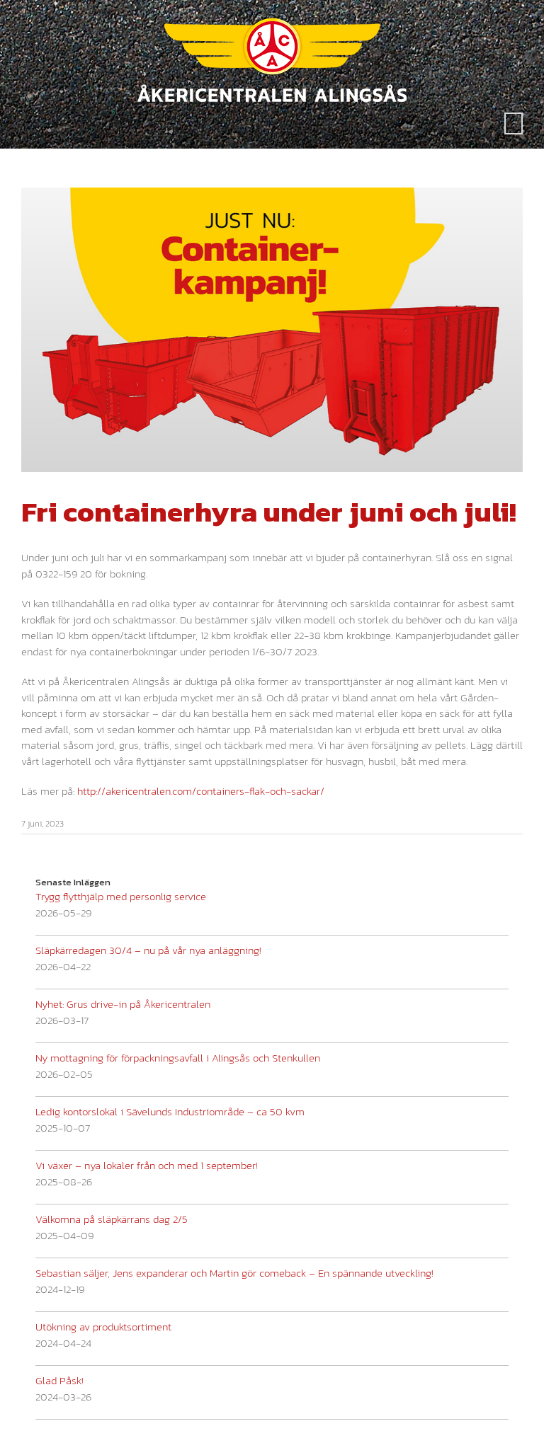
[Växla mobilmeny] (513, 123)
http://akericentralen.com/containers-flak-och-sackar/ (200, 791)
